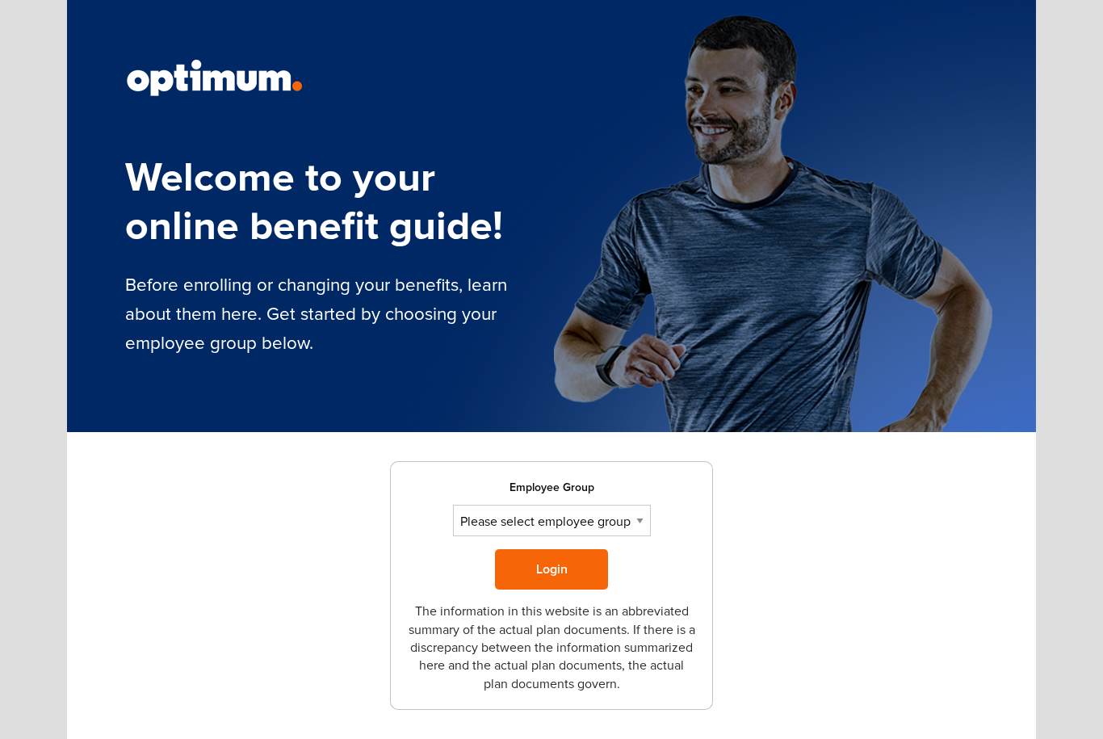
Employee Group (552, 487)
